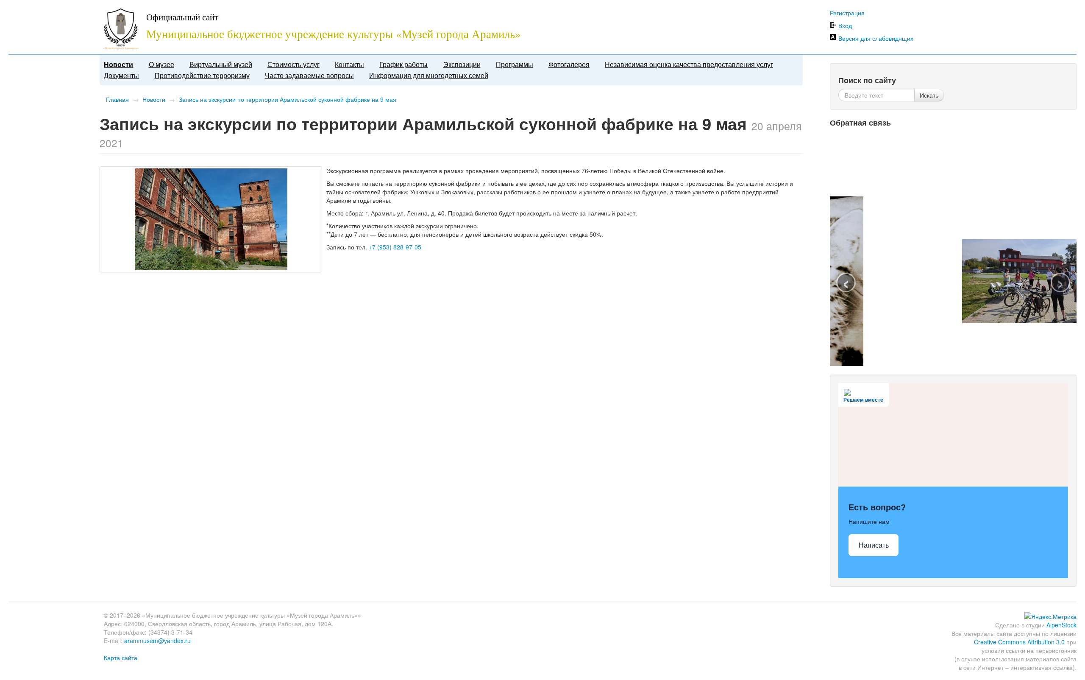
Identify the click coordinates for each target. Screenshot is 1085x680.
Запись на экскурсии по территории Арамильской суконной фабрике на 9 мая (287, 99)
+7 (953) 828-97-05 (395, 247)
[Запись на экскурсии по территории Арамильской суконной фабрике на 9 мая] (211, 219)
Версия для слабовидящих (875, 38)
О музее (161, 64)
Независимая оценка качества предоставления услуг (689, 64)
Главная (117, 99)
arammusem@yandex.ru (157, 640)
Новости (118, 64)
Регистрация (847, 12)
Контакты (349, 64)
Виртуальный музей (220, 64)
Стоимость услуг (293, 64)
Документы (121, 75)
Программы (514, 64)
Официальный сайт (182, 17)
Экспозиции (462, 64)
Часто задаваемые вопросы (309, 75)
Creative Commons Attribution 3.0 (1019, 642)
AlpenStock (1061, 625)
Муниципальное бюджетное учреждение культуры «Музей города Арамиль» (333, 34)
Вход (845, 25)
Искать (929, 95)
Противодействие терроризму (202, 75)
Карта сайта (120, 657)
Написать (874, 545)
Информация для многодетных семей (428, 75)
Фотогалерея (569, 64)
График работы (403, 64)
